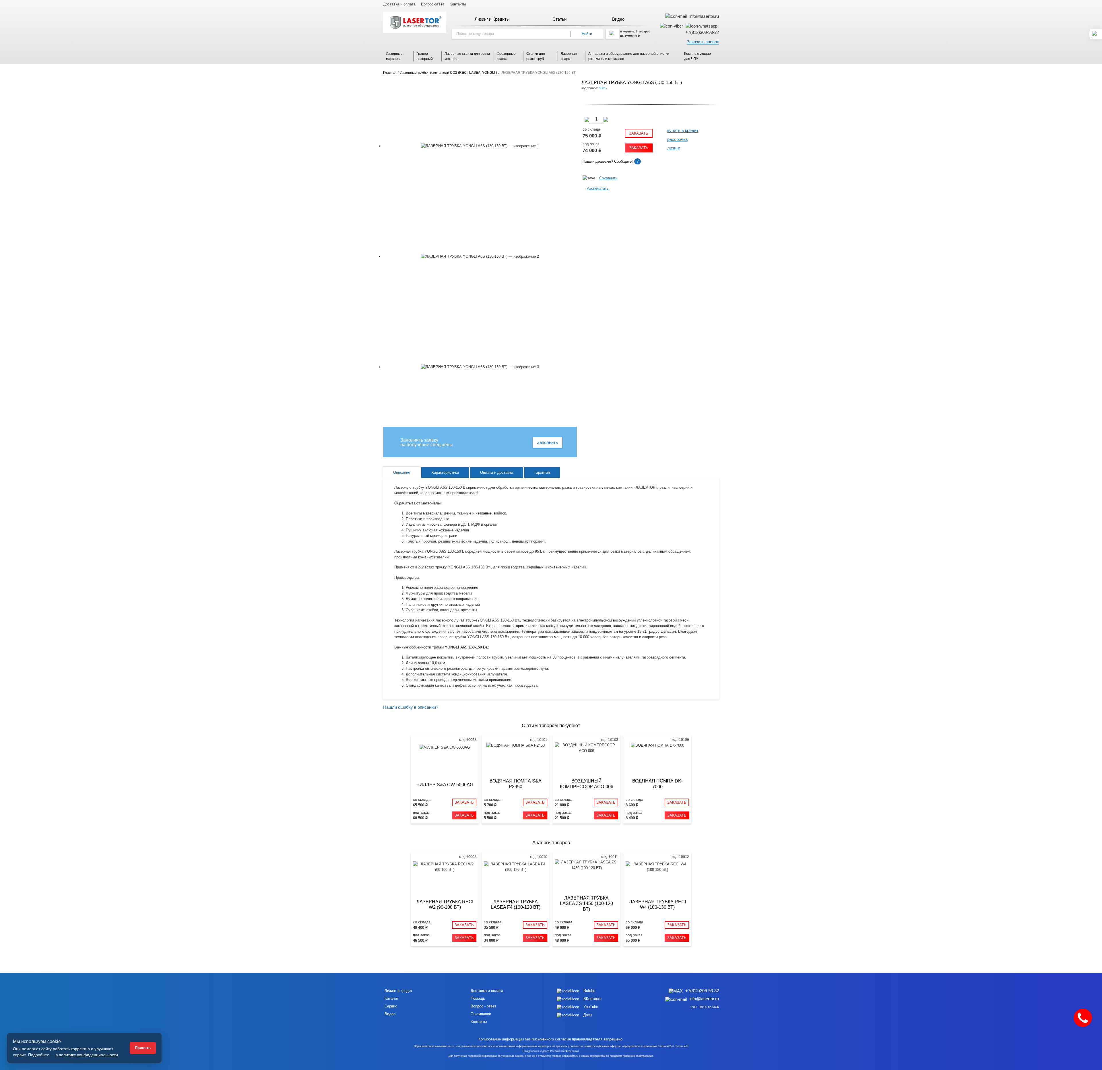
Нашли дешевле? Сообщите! (608, 161)
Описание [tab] (401, 472)
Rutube (589, 991)
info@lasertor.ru (703, 16)
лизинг (673, 147)
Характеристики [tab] (445, 472)
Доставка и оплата (399, 4)
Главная (390, 73)
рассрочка (677, 139)
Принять (143, 1048)
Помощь (478, 998)
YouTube (590, 1007)
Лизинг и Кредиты (492, 19)
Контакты (458, 4)
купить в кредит (683, 130)
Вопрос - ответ (483, 1006)
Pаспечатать (598, 188)
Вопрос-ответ (432, 4)
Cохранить (608, 178)
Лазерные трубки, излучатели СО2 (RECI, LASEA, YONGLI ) (448, 73)
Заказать (638, 133)
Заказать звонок (703, 41)
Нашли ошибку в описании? (410, 707)
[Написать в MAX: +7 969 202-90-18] (677, 990)
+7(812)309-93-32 (702, 32)
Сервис (391, 1006)
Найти (587, 34)
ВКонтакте (592, 999)
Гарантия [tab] (542, 472)
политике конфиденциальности (88, 1054)
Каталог (391, 998)
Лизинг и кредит (398, 991)
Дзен (587, 1015)
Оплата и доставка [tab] (496, 472)
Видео (390, 1014)
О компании (481, 1014)
